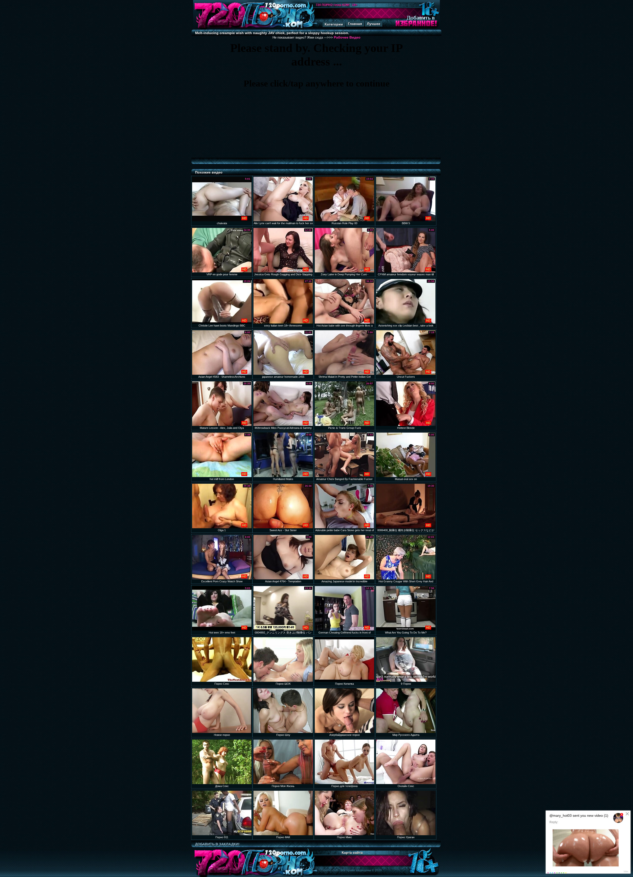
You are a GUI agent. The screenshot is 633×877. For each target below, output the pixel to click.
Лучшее (373, 24)
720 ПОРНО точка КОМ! (333, 5)
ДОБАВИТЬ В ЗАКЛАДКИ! (217, 844)
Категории (334, 24)
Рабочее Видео (347, 37)
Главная (355, 24)
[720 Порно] (220, 28)
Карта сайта (352, 853)
